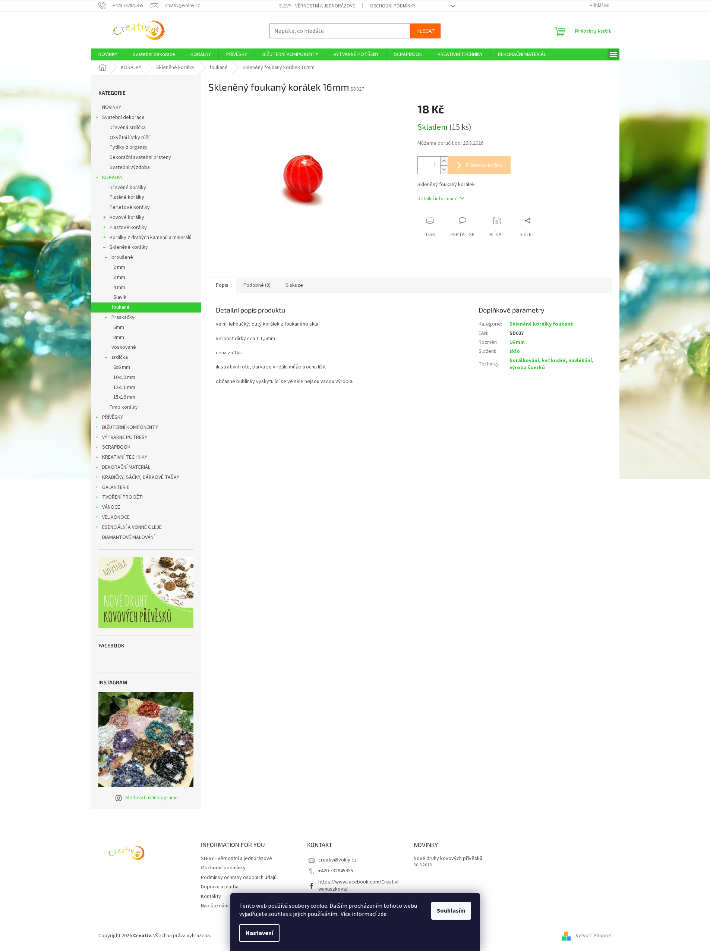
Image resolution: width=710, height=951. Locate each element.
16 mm (517, 342)
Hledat (425, 31)
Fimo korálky (124, 407)
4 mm (119, 287)
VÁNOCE (111, 507)
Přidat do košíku (484, 165)
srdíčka (119, 357)
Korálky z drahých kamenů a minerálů (151, 237)
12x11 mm (124, 387)
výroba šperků (527, 367)
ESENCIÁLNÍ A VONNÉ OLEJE (132, 527)
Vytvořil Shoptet (594, 935)
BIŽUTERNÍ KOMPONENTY (130, 427)
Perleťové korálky (130, 207)
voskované (123, 347)
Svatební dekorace (123, 117)
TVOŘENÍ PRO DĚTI (122, 497)
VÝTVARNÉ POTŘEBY (124, 437)
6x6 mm (121, 367)
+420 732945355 (335, 871)
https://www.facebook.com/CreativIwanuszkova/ (358, 885)
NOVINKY (111, 107)
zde (382, 914)
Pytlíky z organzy (129, 147)
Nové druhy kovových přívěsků (448, 858)
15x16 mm (124, 397)
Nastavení (259, 933)
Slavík (119, 297)
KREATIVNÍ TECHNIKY (124, 457)
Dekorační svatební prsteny (140, 157)
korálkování (524, 360)
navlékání (580, 360)
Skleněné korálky (129, 247)
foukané (120, 307)
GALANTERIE (115, 487)
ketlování (553, 360)
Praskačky (123, 317)
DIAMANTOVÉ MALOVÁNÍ (128, 537)
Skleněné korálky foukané (541, 324)
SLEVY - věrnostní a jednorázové (317, 6)
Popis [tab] (222, 285)
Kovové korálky (127, 217)
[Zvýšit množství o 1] (444, 161)
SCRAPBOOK (116, 447)
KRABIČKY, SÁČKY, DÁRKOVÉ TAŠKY (140, 477)
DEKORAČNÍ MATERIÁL (126, 467)
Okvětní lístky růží (129, 137)
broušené (122, 257)
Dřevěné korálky (128, 187)
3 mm (119, 277)
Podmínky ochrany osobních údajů (239, 877)
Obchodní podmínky (393, 6)
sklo (514, 351)
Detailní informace (437, 199)
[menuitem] (108, 54)
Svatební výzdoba (130, 167)
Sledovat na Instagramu (151, 797)
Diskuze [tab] (294, 285)
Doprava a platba (220, 887)
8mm (118, 337)
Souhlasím (451, 911)
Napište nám (214, 906)
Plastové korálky (128, 227)
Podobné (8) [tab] (257, 285)
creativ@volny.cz (337, 860)
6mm (118, 327)
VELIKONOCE (116, 517)
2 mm (119, 267)
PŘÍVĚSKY (112, 417)
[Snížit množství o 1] (444, 169)
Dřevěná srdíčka (128, 127)
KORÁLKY (112, 177)
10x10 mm (124, 377)
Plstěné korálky (127, 197)
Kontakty (211, 896)
